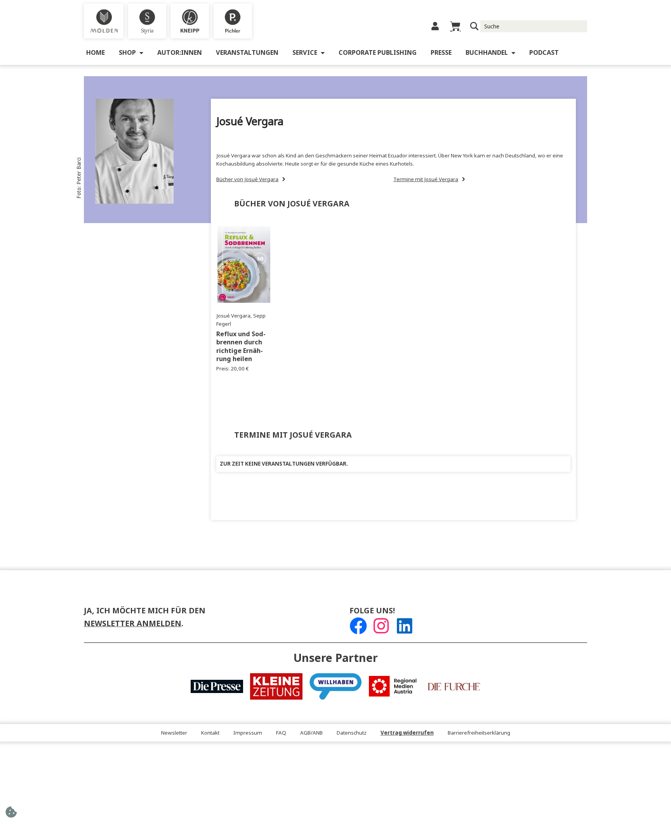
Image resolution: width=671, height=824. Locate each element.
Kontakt (210, 733)
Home (95, 52)
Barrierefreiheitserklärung (479, 733)
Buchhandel (487, 52)
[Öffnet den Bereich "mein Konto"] (435, 26)
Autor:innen (179, 52)
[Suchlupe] (474, 26)
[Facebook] (358, 626)
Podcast (544, 52)
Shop (127, 52)
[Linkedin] (404, 626)
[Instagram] (381, 626)
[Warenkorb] (455, 26)
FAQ (281, 733)
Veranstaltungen (247, 52)
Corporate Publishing (378, 52)
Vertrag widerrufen (407, 733)
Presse (441, 52)
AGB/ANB (311, 733)
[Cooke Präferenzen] (11, 814)
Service (304, 52)
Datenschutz (352, 733)
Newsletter (174, 733)
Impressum (247, 733)
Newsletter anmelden (132, 623)
